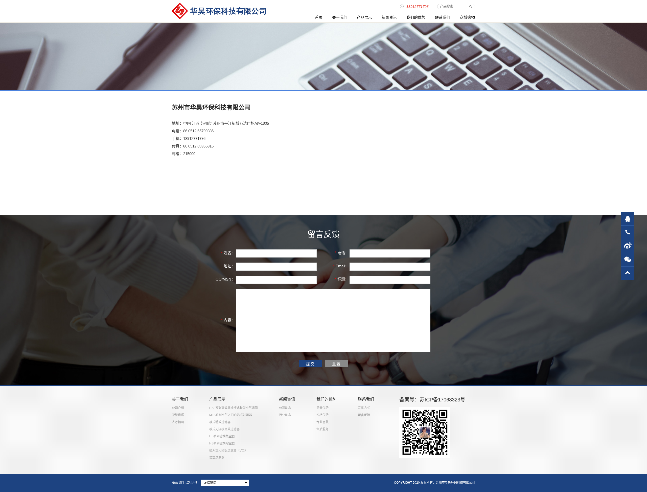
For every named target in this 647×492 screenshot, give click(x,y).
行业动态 (285, 415)
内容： (228, 320)
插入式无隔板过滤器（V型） (228, 450)
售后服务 (322, 429)
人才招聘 (178, 422)
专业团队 (322, 422)
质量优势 (322, 408)
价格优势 (322, 415)
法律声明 (192, 482)
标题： (342, 279)
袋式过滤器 (216, 457)
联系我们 (442, 17)
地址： (229, 266)
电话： (342, 253)
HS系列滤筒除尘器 (222, 443)
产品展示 (364, 17)
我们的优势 (415, 17)
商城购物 (467, 17)
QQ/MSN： (225, 279)
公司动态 (285, 408)
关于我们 (339, 17)
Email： (341, 266)
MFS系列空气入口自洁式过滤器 (230, 415)
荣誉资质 (178, 415)
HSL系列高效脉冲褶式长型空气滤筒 (233, 408)
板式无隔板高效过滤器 (224, 429)
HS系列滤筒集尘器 (222, 436)
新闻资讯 (389, 17)
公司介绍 (178, 408)
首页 (318, 17)
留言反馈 (364, 415)
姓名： (228, 253)
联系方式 (364, 408)
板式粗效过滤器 (219, 422)
